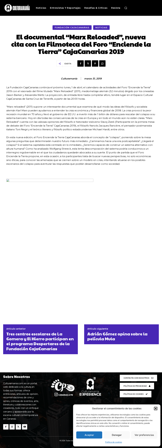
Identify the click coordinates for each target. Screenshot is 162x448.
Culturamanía (69, 78)
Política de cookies (113, 442)
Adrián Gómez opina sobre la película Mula (117, 336)
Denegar (117, 434)
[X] (88, 63)
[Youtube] (24, 427)
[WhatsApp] (102, 63)
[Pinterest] (95, 63)
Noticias (101, 27)
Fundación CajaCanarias (72, 27)
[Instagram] (12, 427)
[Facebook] (80, 63)
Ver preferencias (144, 434)
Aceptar (89, 434)
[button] (155, 408)
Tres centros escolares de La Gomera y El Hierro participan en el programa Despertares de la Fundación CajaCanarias (40, 341)
